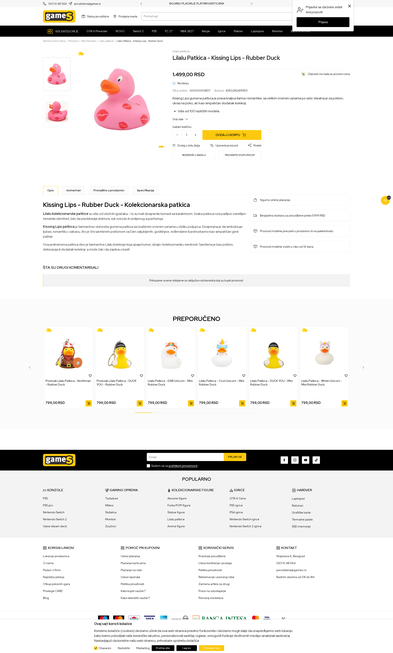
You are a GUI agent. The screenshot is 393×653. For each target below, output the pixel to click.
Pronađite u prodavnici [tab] (109, 190)
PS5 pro (48, 505)
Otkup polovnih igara (56, 584)
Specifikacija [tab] (145, 190)
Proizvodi (73, 41)
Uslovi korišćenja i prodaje (215, 563)
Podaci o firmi (52, 570)
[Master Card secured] (255, 619)
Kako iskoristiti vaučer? (135, 598)
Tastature (111, 498)
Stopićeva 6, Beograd (290, 556)
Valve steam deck (55, 526)
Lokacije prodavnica (56, 556)
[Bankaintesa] (220, 619)
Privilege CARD (53, 591)
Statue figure (176, 512)
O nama (48, 563)
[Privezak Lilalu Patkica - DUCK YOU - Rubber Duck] (120, 353)
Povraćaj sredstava (211, 598)
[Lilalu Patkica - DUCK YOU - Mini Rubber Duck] (273, 353)
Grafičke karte (301, 512)
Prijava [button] (323, 22)
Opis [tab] (50, 190)
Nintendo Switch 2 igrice (246, 526)
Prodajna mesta (128, 16)
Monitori (110, 519)
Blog (46, 598)
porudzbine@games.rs (87, 4)
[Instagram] (295, 460)
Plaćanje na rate (131, 570)
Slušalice (111, 512)
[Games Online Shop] (59, 16)
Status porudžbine (98, 16)
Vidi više (178, 119)
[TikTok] (316, 460)
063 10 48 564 (57, 4)
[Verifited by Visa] (266, 619)
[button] (186, 145)
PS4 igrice (236, 512)
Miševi (109, 505)
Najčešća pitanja (53, 577)
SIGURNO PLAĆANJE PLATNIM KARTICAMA (196, 3)
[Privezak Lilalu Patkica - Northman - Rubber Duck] (69, 353)
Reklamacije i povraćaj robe (216, 577)
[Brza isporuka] (82, 53)
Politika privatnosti (132, 584)
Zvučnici (110, 526)
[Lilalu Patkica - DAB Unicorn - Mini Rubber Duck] (171, 353)
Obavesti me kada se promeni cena (329, 74)
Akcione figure (177, 498)
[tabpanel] (121, 99)
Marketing (143, 648)
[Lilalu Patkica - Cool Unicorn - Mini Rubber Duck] (222, 353)
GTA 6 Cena (238, 498)
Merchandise (88, 41)
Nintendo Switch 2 (55, 519)
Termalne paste (302, 519)
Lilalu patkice (106, 41)
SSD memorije (301, 526)
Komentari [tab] (74, 190)
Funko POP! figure (179, 505)
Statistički (123, 648)
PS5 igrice (236, 505)
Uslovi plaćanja (130, 556)
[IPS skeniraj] (284, 619)
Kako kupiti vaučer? (133, 591)
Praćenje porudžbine (212, 556)
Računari (297, 505)
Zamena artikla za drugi (214, 584)
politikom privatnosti (183, 466)
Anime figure (176, 526)
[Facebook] (284, 460)
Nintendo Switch (53, 512)
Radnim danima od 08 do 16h (295, 577)
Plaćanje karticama (133, 563)
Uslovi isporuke (130, 577)
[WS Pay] (180, 619)
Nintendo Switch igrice (244, 519)
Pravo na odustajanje (212, 591)
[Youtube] (305, 460)
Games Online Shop (54, 41)
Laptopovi (298, 498)
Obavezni (104, 648)
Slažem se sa (174, 465)
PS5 (45, 498)
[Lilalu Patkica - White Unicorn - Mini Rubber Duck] (324, 353)
